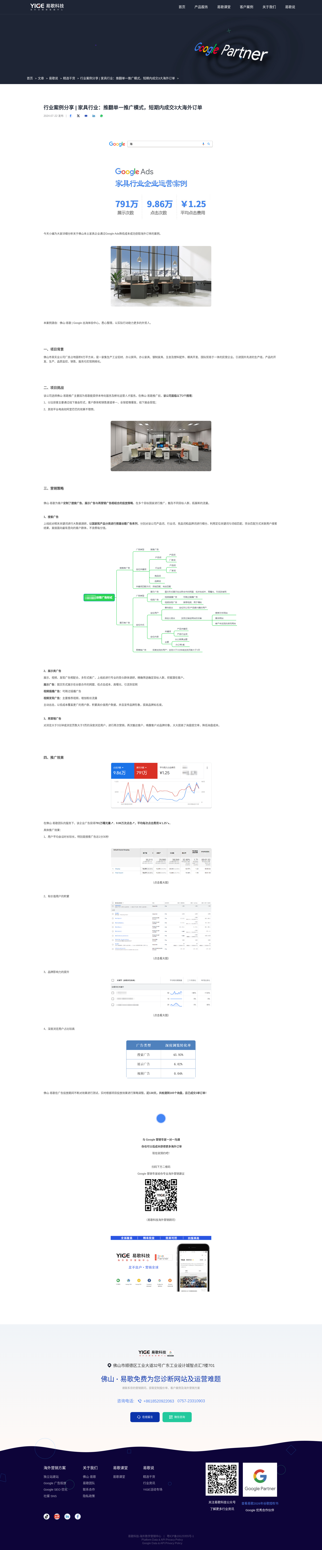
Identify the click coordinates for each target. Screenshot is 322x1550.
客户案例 (246, 7)
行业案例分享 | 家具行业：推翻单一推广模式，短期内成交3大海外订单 (127, 78)
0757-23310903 (191, 1401)
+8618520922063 (158, 1401)
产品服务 (201, 7)
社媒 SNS (50, 1496)
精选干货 (69, 78)
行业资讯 (149, 1483)
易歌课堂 (224, 7)
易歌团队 (89, 1483)
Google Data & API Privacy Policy (162, 1543)
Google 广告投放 (55, 1483)
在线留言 (147, 1417)
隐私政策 (89, 1496)
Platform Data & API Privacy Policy (162, 1539)
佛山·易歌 (89, 1477)
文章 (41, 78)
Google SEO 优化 (55, 1489)
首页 (182, 7)
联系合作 (89, 1489)
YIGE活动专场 (152, 1489)
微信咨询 (179, 1417)
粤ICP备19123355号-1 (180, 1536)
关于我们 (269, 7)
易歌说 (290, 7)
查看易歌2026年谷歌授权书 (259, 1503)
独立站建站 (51, 1477)
